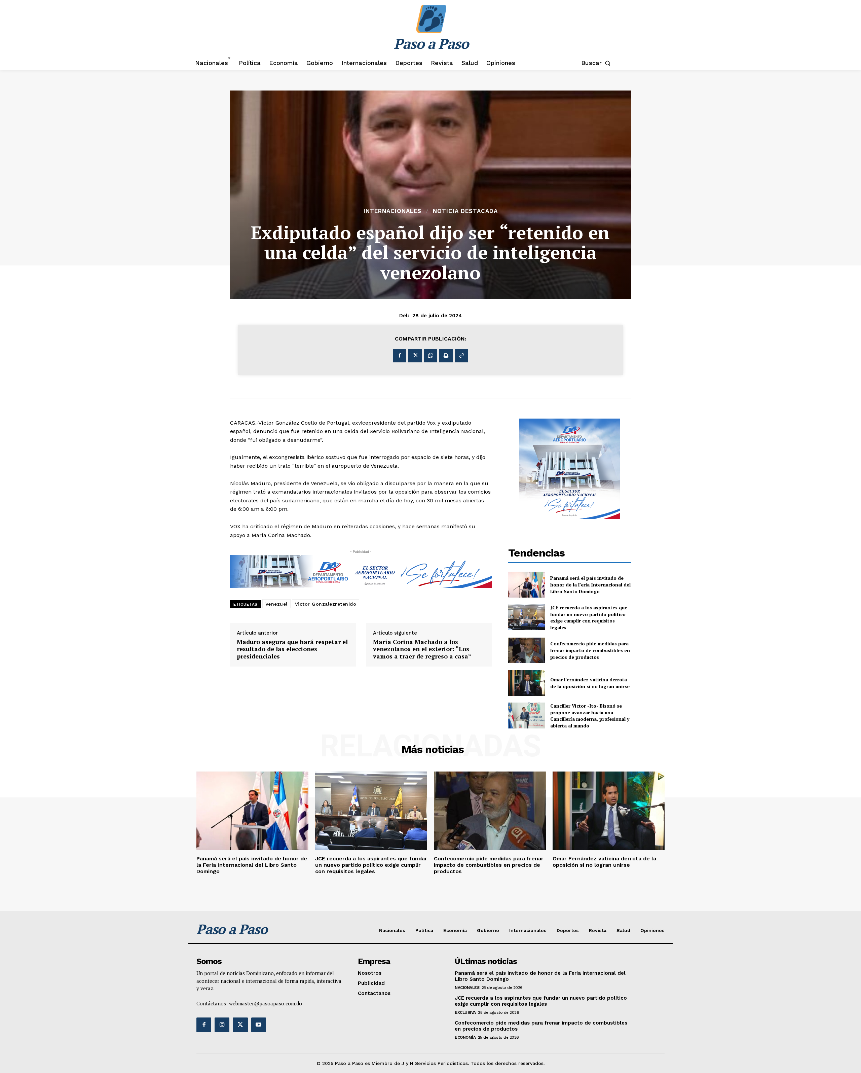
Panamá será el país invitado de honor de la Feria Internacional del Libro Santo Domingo (590, 584)
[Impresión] (446, 355)
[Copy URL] (461, 355)
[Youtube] (258, 1024)
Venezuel (276, 604)
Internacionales (392, 211)
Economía (465, 1037)
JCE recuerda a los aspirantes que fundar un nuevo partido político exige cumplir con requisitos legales (588, 617)
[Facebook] (399, 355)
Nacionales (467, 987)
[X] (415, 355)
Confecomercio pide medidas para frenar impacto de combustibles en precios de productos (590, 650)
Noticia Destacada (465, 211)
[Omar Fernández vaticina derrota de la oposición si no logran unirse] (526, 683)
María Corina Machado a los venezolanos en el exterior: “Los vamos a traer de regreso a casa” (422, 649)
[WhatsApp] (430, 355)
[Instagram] (222, 1024)
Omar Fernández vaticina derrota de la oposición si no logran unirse (590, 682)
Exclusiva (465, 1012)
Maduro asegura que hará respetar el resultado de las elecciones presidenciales (292, 649)
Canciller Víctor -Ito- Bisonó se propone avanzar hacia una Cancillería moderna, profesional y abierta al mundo (589, 716)
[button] (597, 63)
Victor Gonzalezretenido (326, 604)
